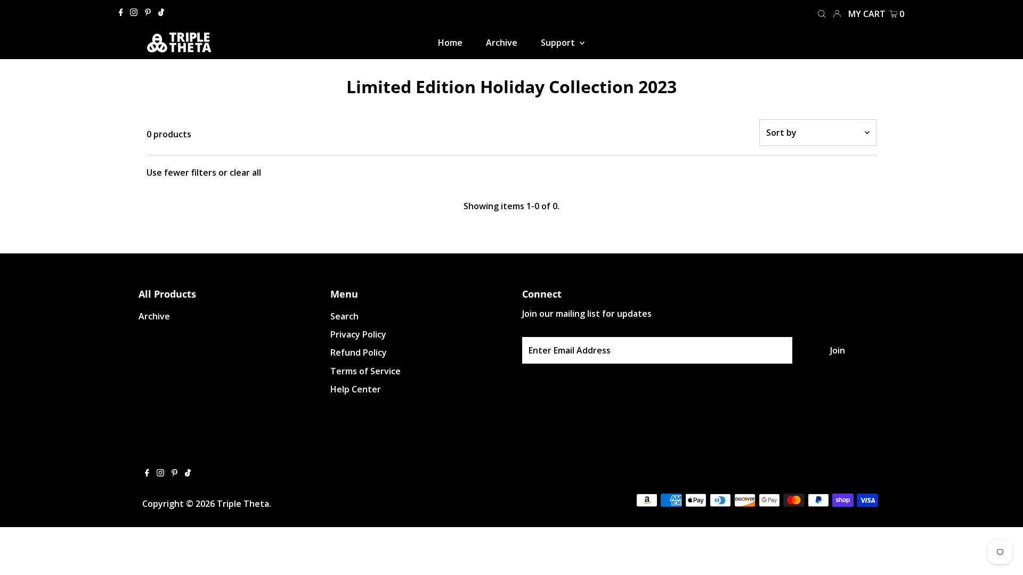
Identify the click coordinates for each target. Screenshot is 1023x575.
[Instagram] (133, 13)
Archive (154, 316)
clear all (245, 172)
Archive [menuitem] (501, 42)
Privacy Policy (358, 334)
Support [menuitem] (559, 42)
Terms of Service (365, 371)
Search (344, 316)
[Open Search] (822, 13)
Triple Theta (243, 504)
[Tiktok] (161, 13)
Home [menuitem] (450, 42)
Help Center (355, 389)
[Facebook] (121, 13)
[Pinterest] (147, 13)
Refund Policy (358, 352)
